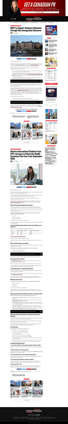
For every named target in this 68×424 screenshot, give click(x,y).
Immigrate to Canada (21, 113)
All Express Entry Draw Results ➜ (49, 131)
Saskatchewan (55, 162)
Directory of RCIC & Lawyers (43, 22)
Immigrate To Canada (38, 417)
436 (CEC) (46, 125)
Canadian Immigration (26, 371)
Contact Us (54, 418)
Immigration (26, 113)
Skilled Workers (49, 163)
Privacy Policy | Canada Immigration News (34, 419)
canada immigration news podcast (50, 151)
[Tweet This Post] (24, 58)
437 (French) (47, 124)
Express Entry (31, 417)
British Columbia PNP (47, 148)
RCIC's (53, 162)
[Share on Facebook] (19, 58)
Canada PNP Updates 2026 (52, 417)
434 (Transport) (46, 128)
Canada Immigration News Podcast (25, 22)
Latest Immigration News (48, 160)
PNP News (46, 162)
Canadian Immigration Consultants (29, 418)
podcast (49, 162)
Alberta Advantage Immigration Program (51, 147)
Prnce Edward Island (50, 78)
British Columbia (49, 73)
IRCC (29, 113)
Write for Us (44, 418)
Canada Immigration (54, 148)
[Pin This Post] (29, 58)
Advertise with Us (49, 418)
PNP (50, 161)
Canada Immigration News (17, 22)
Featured (16, 113)
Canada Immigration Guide (51, 22)
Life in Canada (22, 418)
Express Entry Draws (45, 417)
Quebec (51, 162)
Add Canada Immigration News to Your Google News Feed (26, 109)
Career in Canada (37, 418)
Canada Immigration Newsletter (35, 22)
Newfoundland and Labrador (50, 71)
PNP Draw (53, 161)
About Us (41, 418)
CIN (30, 371)
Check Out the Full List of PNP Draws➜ (50, 80)
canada (51, 148)
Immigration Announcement (16, 418)
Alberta (46, 147)
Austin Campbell (16, 33)
